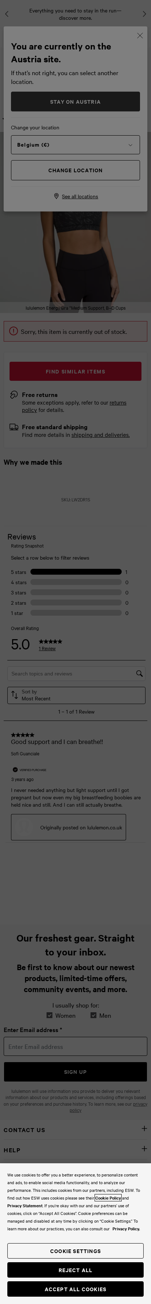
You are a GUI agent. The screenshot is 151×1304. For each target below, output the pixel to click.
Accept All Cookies (76, 1289)
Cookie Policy (108, 1198)
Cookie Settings (75, 1251)
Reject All (76, 1270)
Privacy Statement (25, 1205)
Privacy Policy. (126, 1228)
